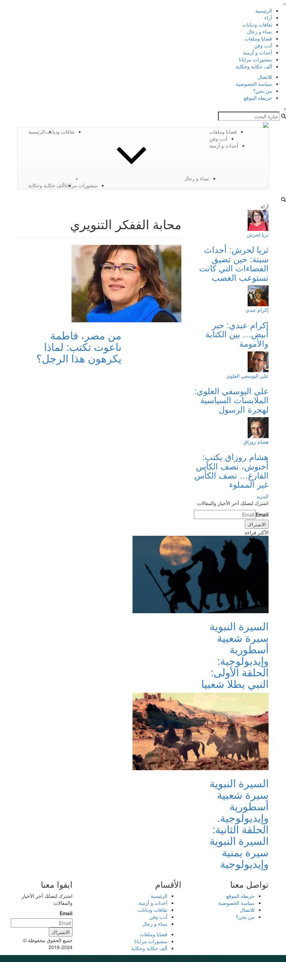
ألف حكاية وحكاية (254, 66)
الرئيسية (263, 10)
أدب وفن (263, 45)
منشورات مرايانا (255, 59)
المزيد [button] (262, 496)
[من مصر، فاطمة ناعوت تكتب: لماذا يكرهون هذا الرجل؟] (126, 282)
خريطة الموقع (258, 97)
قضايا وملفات (258, 38)
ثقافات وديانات (257, 24)
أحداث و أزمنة (257, 52)
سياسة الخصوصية (254, 83)
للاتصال (264, 76)
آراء (268, 17)
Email (262, 514)
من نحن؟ (262, 90)
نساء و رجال (259, 31)
